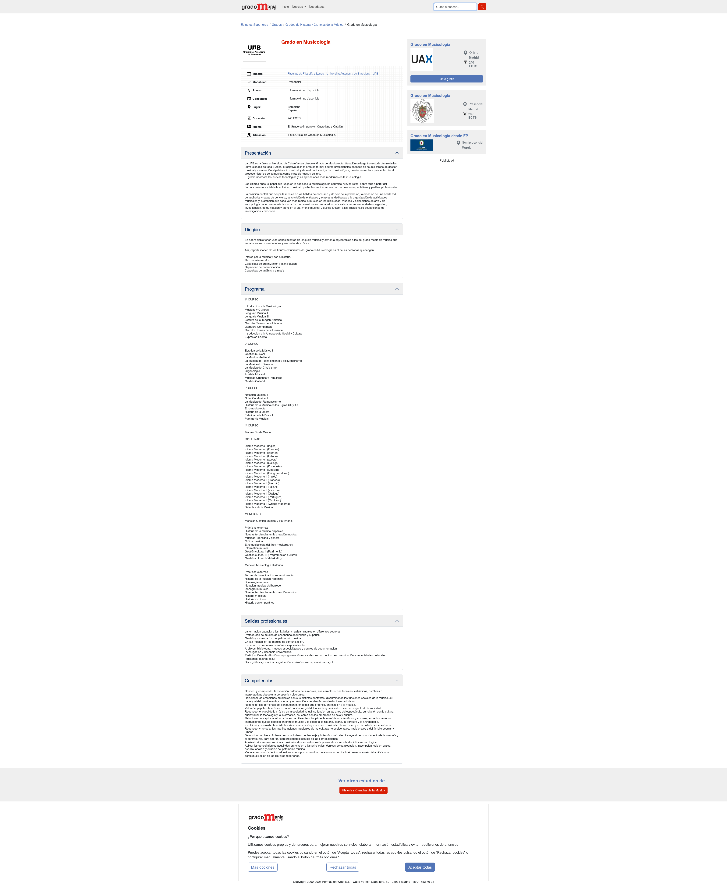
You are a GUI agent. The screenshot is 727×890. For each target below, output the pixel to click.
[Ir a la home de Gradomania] (259, 7)
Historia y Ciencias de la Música (363, 790)
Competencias (259, 680)
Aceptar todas (420, 867)
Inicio (285, 6)
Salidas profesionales (266, 620)
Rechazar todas (343, 867)
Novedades (316, 6)
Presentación (258, 152)
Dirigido (252, 229)
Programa (254, 288)
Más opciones (262, 867)
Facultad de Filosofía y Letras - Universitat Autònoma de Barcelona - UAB (333, 73)
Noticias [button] (298, 6)
